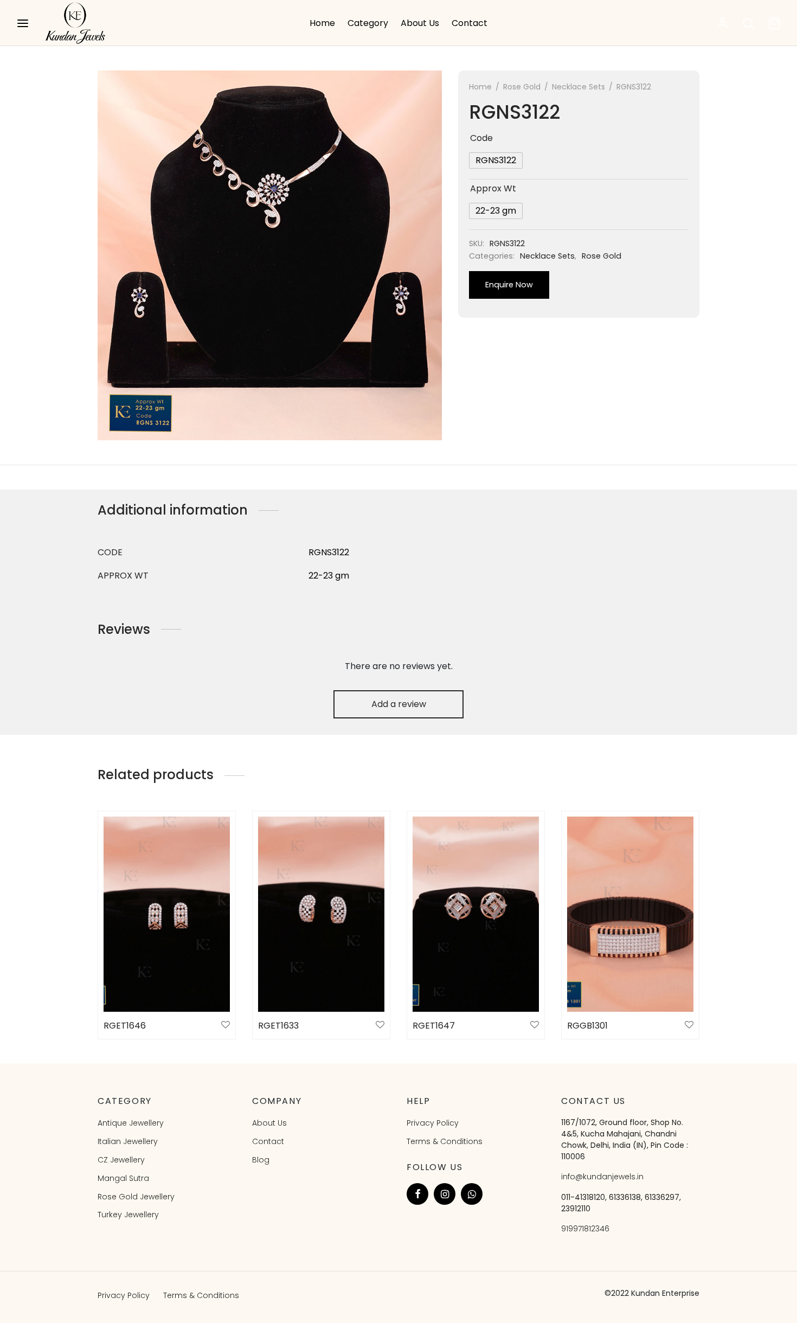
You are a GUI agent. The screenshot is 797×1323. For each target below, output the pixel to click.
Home (322, 23)
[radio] (496, 160)
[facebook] (417, 1194)
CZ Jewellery (121, 1159)
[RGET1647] (476, 914)
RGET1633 (278, 1025)
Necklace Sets (578, 86)
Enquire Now (509, 284)
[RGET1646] (167, 914)
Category (368, 23)
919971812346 (585, 1228)
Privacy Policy (433, 1123)
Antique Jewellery (131, 1123)
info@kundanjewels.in (602, 1176)
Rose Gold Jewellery (136, 1196)
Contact (469, 23)
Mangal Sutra (123, 1178)
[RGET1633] (321, 914)
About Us (420, 23)
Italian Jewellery (128, 1141)
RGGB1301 (587, 1025)
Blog (260, 1159)
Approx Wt (493, 188)
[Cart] (774, 23)
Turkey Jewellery (128, 1214)
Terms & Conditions (445, 1141)
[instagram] (444, 1194)
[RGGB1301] (630, 914)
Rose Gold (522, 86)
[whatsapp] (472, 1194)
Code (481, 138)
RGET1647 (434, 1025)
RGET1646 (125, 1025)
